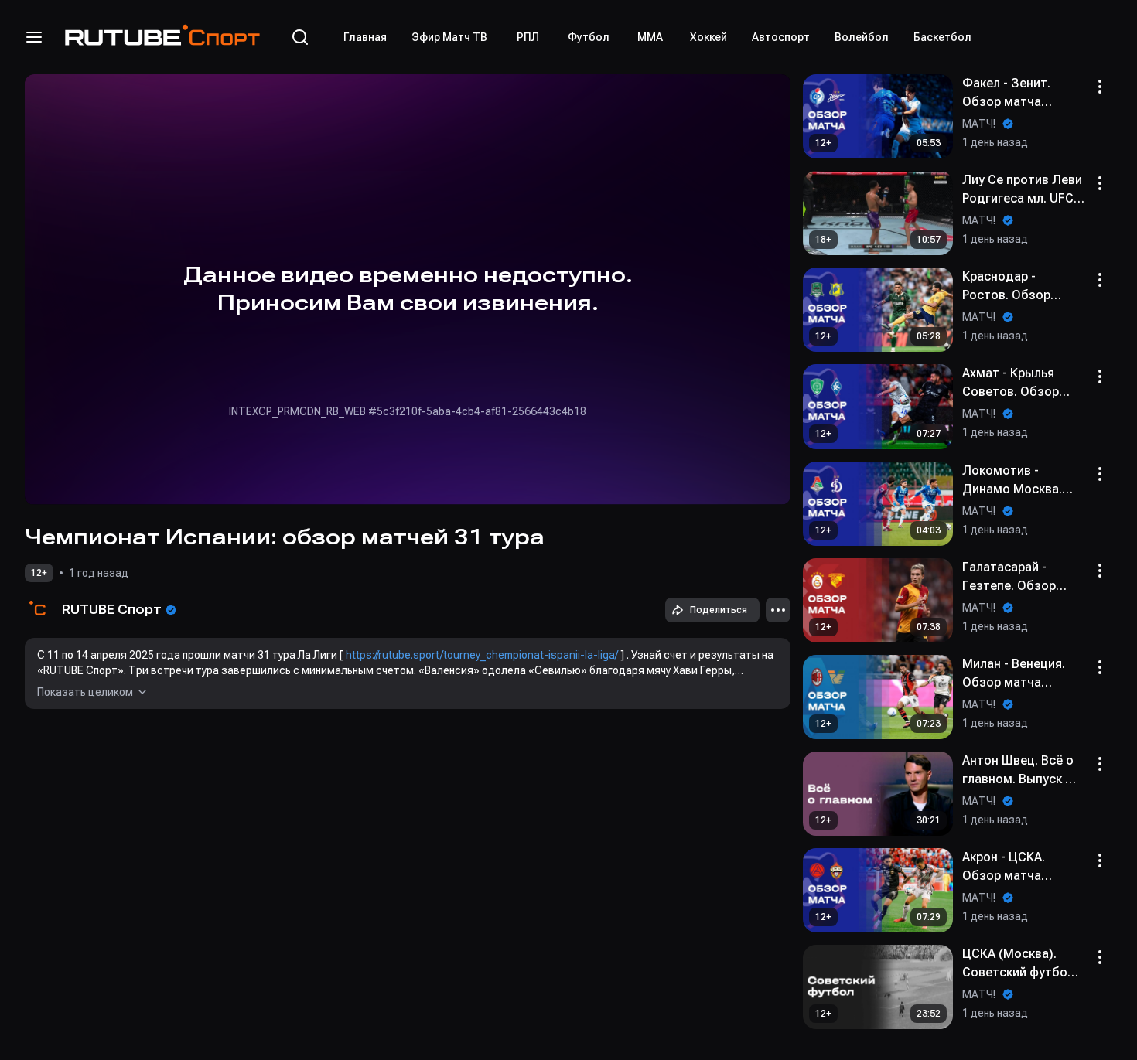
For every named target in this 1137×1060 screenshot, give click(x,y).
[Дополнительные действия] (778, 610)
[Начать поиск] (300, 37)
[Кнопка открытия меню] (34, 37)
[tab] (365, 37)
